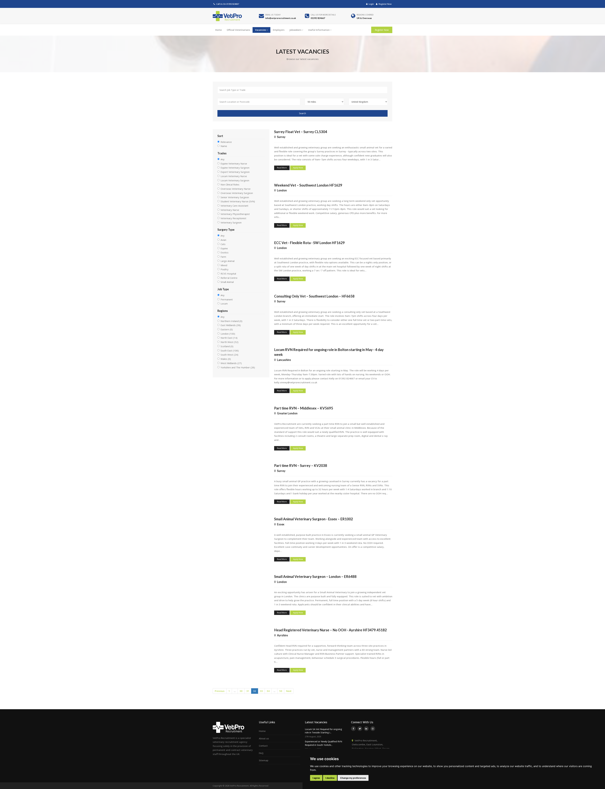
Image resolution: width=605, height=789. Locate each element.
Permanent (227, 299)
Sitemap (263, 760)
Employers (278, 29)
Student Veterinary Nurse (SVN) (238, 201)
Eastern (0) (227, 329)
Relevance (226, 141)
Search (302, 113)
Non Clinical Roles (230, 184)
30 (241, 691)
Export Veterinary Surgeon (235, 171)
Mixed (224, 265)
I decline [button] (330, 778)
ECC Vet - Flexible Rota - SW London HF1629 (309, 243)
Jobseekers (295, 29)
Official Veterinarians (238, 29)
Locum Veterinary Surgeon (235, 180)
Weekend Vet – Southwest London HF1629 (308, 185)
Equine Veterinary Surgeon (235, 167)
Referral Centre (229, 277)
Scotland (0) (227, 346)
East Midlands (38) (231, 325)
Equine (224, 248)
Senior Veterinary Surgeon (235, 197)
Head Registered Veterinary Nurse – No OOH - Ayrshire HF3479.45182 (330, 630)
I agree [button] (316, 778)
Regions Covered (365, 14)
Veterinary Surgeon (231, 222)
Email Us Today (273, 14)
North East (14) (229, 337)
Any (223, 159)
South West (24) (229, 354)
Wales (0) (226, 358)
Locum (224, 303)
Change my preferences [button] (353, 778)
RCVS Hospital (228, 273)
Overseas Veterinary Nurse (236, 188)
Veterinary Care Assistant (234, 205)
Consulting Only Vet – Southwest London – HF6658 (314, 296)
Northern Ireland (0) (231, 321)
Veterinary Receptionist (233, 218)
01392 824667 (232, 4)
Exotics (224, 252)
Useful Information (319, 29)
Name (224, 146)
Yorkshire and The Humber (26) (238, 367)
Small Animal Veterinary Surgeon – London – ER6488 (315, 576)
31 (247, 691)
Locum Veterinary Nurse (234, 176)
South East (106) (230, 350)
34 (268, 691)
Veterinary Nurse (230, 209)
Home (218, 29)
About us (264, 738)
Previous (220, 691)
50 (280, 691)
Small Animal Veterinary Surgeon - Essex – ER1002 (313, 519)
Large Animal (227, 261)
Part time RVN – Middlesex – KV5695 (303, 408)
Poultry (224, 269)
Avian (223, 239)
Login (371, 4)
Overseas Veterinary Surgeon (237, 193)
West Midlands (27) (231, 363)
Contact (263, 745)
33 (261, 691)
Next (288, 691)
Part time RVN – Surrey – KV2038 (300, 465)
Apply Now (298, 167)
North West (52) (229, 342)
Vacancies (260, 29)
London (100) (228, 333)
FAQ (261, 753)
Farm (223, 256)
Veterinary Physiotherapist (235, 214)
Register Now (385, 4)
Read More (282, 167)
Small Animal (227, 281)
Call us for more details (323, 14)
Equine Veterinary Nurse (234, 163)
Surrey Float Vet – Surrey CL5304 (300, 132)
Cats (223, 244)
